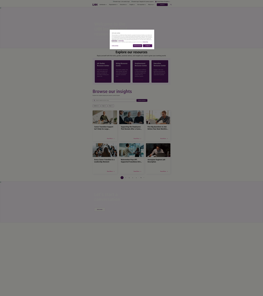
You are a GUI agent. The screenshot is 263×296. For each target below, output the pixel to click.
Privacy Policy (121, 40)
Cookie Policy (114, 40)
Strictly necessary (137, 45)
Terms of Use (145, 41)
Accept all (147, 45)
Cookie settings (115, 45)
